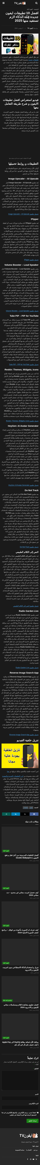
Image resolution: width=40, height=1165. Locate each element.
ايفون (31, 807)
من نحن (35, 1150)
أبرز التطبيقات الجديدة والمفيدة (12, 776)
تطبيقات (25, 807)
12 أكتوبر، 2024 (33, 935)
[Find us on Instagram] (30, 1159)
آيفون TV (30, 28)
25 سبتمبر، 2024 (33, 1010)
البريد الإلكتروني (33, 1103)
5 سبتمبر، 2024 (33, 1047)
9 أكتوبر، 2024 (33, 972)
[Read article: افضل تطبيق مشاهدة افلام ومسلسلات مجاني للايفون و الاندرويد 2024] (20, 989)
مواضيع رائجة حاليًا (7, 1000)
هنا (8, 771)
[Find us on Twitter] (36, 1159)
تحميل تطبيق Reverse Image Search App (23, 735)
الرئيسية (36, 9)
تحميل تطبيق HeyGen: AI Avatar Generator (23, 485)
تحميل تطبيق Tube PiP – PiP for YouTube (23, 364)
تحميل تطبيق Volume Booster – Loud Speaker (22, 311)
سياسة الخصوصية (19, 1150)
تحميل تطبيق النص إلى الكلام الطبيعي (25, 606)
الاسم (36, 1094)
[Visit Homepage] (20, 3)
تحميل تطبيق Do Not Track (29, 547)
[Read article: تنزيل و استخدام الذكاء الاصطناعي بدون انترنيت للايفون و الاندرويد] (20, 952)
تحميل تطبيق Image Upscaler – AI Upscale (23, 214)
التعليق (35, 1068)
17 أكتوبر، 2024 (33, 898)
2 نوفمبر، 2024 (19, 28)
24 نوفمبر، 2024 (33, 860)
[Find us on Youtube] (33, 1159)
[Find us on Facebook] (27, 1159)
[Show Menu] (4, 3)
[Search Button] (36, 3)
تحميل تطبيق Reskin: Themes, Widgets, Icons (22, 421)
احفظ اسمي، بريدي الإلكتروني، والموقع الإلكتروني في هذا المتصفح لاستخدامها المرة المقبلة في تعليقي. (19, 1114)
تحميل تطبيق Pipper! (31, 260)
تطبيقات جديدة (33, 60)
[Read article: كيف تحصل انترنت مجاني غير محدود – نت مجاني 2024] (20, 877)
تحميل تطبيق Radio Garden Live (27, 667)
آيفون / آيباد (30, 9)
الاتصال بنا (28, 1150)
